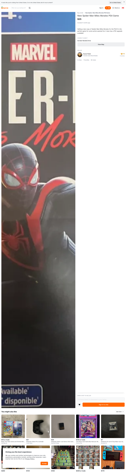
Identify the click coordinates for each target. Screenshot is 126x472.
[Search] (29, 8)
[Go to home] (4, 8)
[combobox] (19, 7)
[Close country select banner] (124, 2)
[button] (120, 411)
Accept (44, 463)
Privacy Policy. (30, 459)
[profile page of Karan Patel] (79, 54)
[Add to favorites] (79, 405)
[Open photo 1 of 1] (38, 210)
